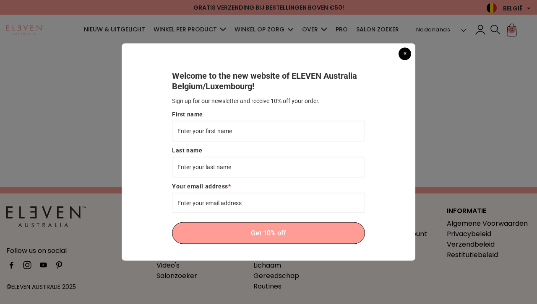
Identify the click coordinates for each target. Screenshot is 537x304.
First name (187, 114)
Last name (187, 150)
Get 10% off (268, 233)
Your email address (201, 186)
